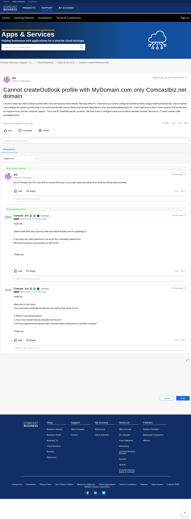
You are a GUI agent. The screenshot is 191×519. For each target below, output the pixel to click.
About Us (124, 422)
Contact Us (17, 484)
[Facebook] (87, 492)
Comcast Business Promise (127, 452)
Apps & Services (66, 62)
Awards (122, 465)
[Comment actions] (185, 174)
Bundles (50, 452)
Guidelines (45, 17)
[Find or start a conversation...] (81, 47)
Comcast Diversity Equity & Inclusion (127, 471)
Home (6, 17)
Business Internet (54, 429)
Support (75, 422)
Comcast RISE (173, 484)
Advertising (124, 446)
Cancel (167, 398)
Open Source (157, 484)
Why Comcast (125, 429)
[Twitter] (103, 492)
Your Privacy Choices (64, 484)
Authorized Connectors (153, 435)
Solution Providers (151, 429)
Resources (51, 457)
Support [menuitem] (47, 8)
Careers (122, 459)
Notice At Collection (86, 484)
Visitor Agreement (107, 484)
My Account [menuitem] (66, 8)
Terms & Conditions (68, 17)
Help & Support (77, 429)
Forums (74, 435)
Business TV (52, 440)
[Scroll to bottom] (185, 513)
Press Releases (126, 440)
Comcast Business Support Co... (16, 62)
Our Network (124, 435)
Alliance (146, 440)
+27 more (45, 216)
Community (31, 484)
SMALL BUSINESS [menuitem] (18, 2)
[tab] (9, 149)
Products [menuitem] (29, 8)
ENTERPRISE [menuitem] (32, 2)
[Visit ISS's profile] (6, 79)
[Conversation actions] (186, 77)
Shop (50, 422)
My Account (101, 422)
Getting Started (24, 17)
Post (183, 398)
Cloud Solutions (45, 62)
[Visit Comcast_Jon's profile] (8, 217)
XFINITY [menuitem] (6, 2)
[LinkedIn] (95, 492)
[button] (165, 122)
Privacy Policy (45, 484)
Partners (148, 422)
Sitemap (144, 484)
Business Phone (54, 435)
